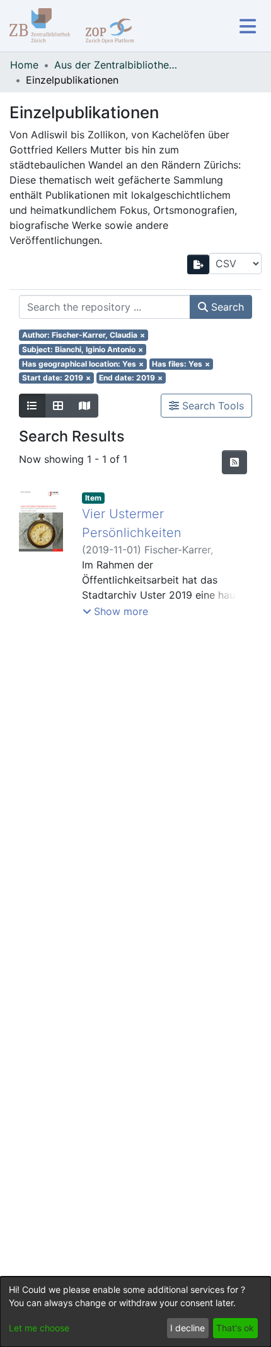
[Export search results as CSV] (198, 264)
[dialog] (135, 1312)
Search (226, 307)
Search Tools (211, 405)
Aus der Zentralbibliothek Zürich (117, 64)
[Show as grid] (58, 406)
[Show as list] (32, 406)
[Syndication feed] (234, 462)
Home (24, 64)
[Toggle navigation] (247, 26)
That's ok (235, 1327)
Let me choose (39, 1327)
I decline (187, 1327)
